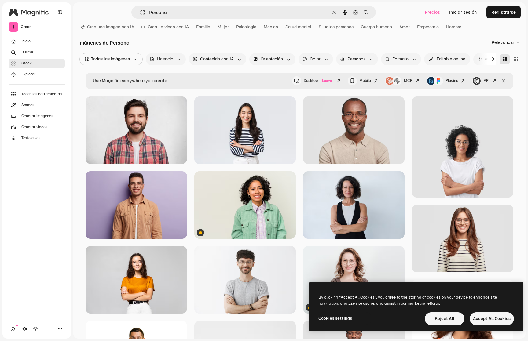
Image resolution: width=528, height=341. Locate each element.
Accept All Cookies (492, 318)
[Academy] (24, 329)
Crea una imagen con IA (110, 27)
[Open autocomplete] (140, 12)
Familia (203, 27)
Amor (404, 27)
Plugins (452, 80)
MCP (408, 80)
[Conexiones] (13, 329)
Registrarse (503, 12)
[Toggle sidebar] (60, 12)
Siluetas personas (336, 27)
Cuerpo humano (376, 27)
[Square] (516, 59)
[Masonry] (505, 59)
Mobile (365, 80)
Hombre (453, 27)
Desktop (318, 80)
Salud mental (298, 27)
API (487, 80)
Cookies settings (335, 318)
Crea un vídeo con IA (168, 27)
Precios (432, 12)
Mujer (223, 27)
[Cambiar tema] (35, 329)
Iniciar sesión (463, 12)
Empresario (428, 27)
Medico (271, 27)
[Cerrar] (503, 80)
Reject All (444, 318)
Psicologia (246, 27)
